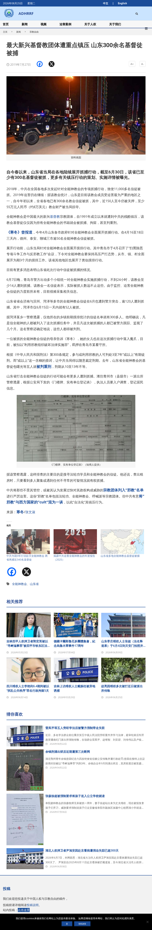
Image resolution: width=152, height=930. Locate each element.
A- (142, 64)
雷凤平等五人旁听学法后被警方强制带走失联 (75, 728)
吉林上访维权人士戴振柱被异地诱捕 (74, 688)
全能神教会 (19, 584)
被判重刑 (44, 366)
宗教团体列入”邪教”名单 (123, 489)
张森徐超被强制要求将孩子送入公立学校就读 (75, 796)
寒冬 (20, 511)
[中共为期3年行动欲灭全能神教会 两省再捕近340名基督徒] (28, 541)
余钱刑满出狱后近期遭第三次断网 (67, 752)
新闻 (18, 31)
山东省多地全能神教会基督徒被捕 (120, 556)
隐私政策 (82, 924)
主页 (5, 31)
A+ (132, 64)
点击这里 (24, 910)
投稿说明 (33, 905)
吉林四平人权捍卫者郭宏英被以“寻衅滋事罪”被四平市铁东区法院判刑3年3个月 (28, 643)
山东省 (34, 584)
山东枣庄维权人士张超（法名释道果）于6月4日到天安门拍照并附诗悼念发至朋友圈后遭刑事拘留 (122, 643)
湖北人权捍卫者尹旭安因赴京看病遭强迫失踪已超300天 (82, 850)
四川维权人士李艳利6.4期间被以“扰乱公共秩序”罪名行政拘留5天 (27, 688)
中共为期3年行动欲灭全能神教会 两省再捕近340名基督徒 (27, 557)
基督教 (55, 216)
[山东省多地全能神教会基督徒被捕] (122, 541)
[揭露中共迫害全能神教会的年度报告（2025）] (75, 541)
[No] (147, 922)
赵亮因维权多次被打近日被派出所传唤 (122, 688)
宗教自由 (34, 31)
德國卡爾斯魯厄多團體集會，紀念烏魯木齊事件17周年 (74, 643)
